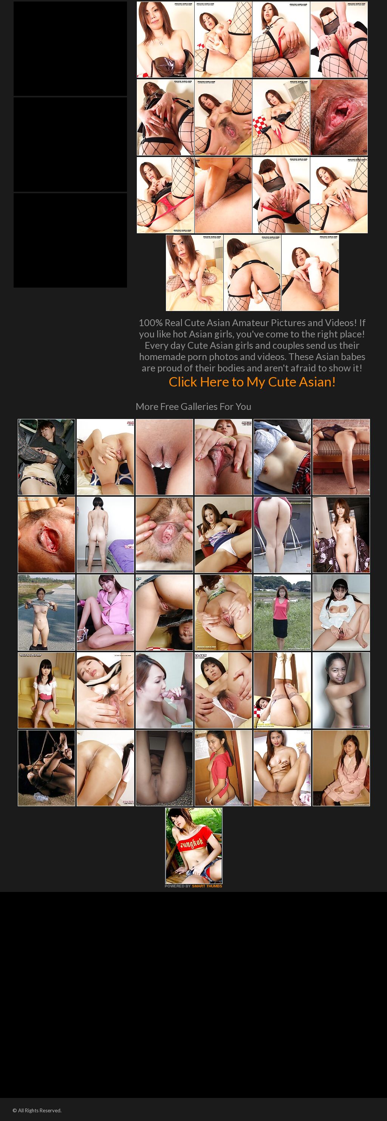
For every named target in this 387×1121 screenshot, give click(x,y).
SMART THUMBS (207, 886)
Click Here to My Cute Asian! (252, 381)
